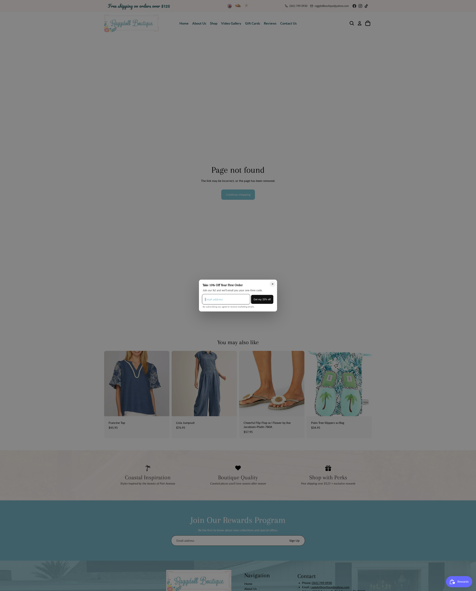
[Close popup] (273, 284)
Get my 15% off (262, 299)
